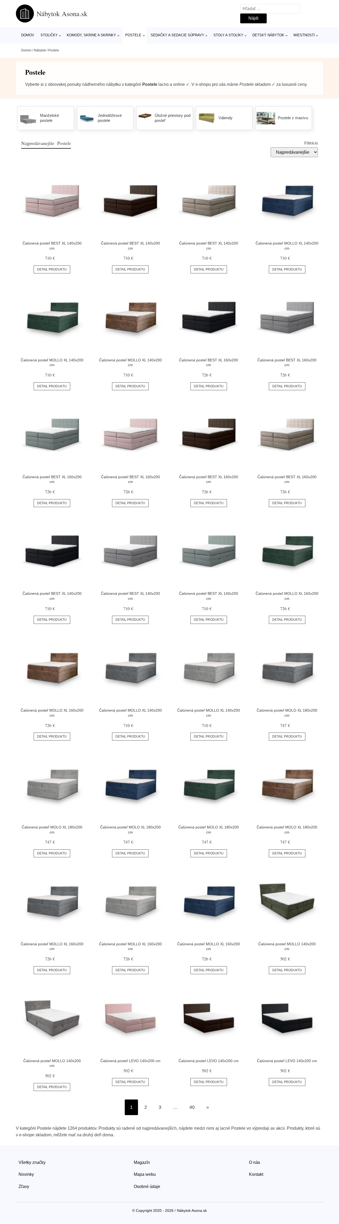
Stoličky (49, 35)
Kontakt (256, 1174)
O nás (254, 1162)
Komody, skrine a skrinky (91, 35)
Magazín (142, 1162)
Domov (27, 35)
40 (192, 1107)
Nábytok (40, 50)
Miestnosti (304, 35)
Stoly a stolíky (228, 35)
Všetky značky (32, 1162)
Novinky (26, 1174)
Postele (133, 35)
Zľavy (24, 1186)
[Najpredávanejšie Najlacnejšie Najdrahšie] (294, 152)
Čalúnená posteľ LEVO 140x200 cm (130, 1061)
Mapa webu (145, 1174)
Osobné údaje (147, 1186)
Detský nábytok (268, 35)
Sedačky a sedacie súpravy (177, 35)
